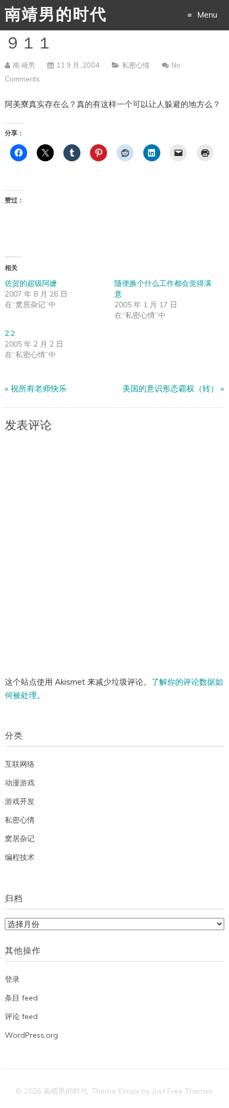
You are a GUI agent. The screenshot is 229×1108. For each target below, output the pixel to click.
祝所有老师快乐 (39, 388)
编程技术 (20, 857)
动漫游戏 (20, 782)
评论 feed (21, 1016)
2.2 (10, 333)
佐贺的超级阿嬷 (31, 283)
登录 (12, 979)
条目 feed (21, 998)
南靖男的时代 (56, 15)
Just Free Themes (182, 1091)
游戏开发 (20, 801)
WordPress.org (31, 1035)
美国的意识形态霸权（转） (170, 388)
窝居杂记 (20, 838)
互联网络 (20, 764)
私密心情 (136, 65)
